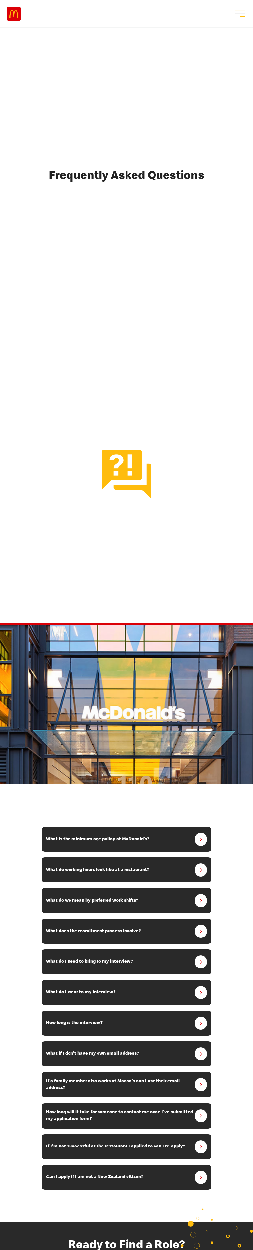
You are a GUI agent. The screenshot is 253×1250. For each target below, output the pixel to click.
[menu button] (239, 14)
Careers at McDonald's (14, 14)
